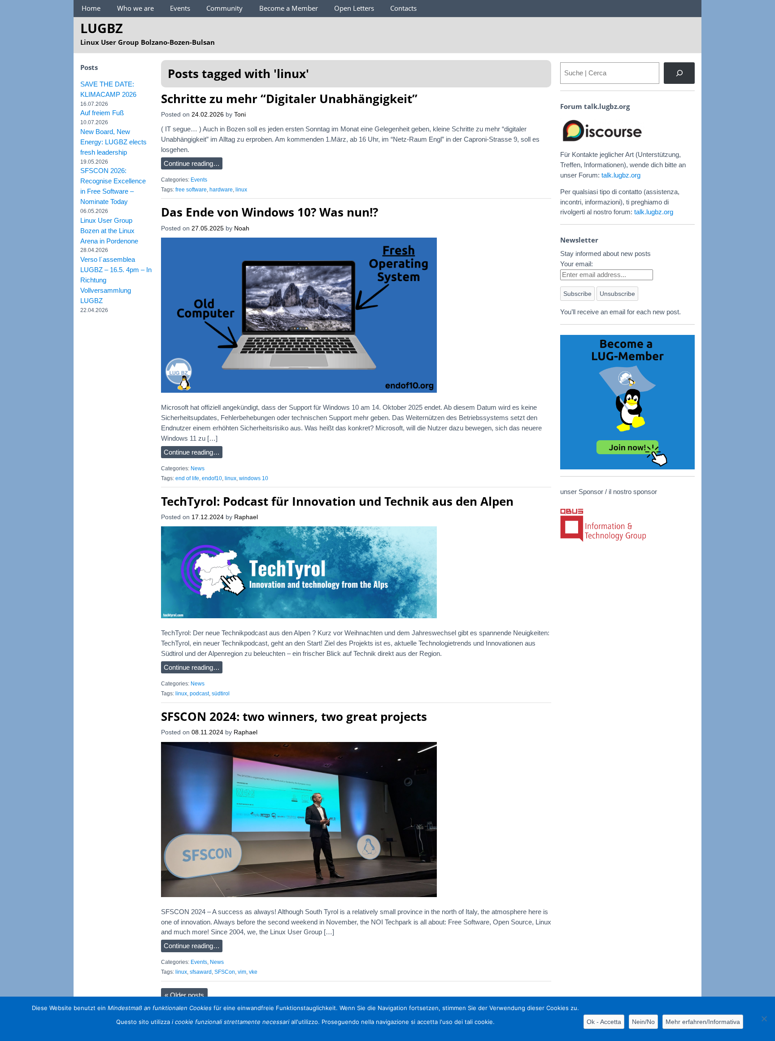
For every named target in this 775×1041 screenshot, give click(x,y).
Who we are (135, 8)
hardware (221, 190)
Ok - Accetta (604, 1021)
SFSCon (224, 972)
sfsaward (201, 972)
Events (180, 8)
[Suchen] (679, 73)
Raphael (246, 517)
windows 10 (253, 478)
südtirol (221, 693)
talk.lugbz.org (620, 175)
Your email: (576, 264)
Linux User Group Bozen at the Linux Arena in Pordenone (109, 231)
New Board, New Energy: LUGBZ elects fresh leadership (113, 142)
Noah (241, 228)
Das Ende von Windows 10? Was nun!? (269, 212)
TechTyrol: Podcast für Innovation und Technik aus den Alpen (337, 501)
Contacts (403, 8)
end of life (187, 478)
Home (91, 8)
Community (224, 8)
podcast (199, 693)
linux (241, 190)
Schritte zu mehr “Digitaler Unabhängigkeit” (289, 99)
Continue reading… (192, 163)
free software (191, 190)
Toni (240, 114)
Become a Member (288, 8)
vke (253, 972)
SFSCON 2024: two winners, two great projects (294, 716)
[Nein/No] (763, 1018)
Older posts (184, 995)
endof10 (212, 478)
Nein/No (643, 1021)
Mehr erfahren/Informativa (703, 1021)
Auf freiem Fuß (102, 113)
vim (242, 972)
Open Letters (354, 8)
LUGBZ (101, 28)
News (198, 468)
